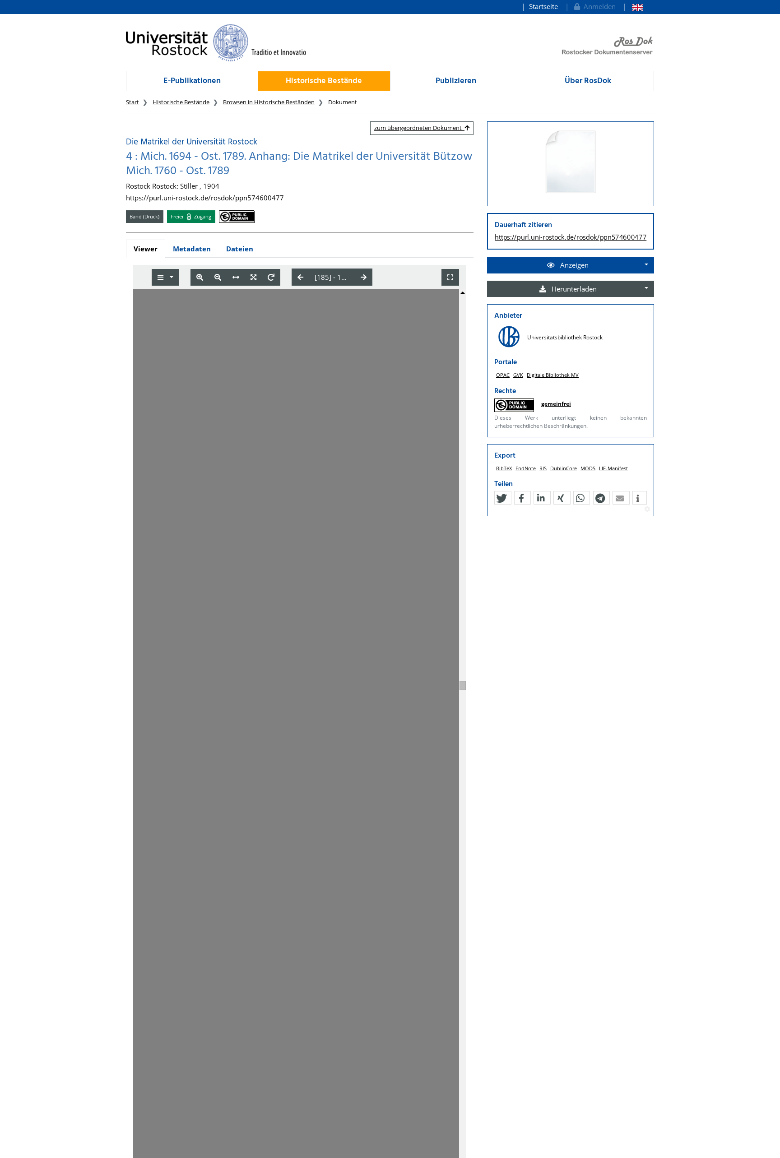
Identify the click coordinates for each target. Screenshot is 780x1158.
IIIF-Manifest (613, 468)
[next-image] (363, 277)
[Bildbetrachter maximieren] (450, 277)
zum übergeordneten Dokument (419, 128)
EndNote (525, 468)
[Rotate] (271, 277)
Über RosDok (588, 81)
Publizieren (456, 81)
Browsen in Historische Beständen (269, 102)
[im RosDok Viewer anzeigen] (570, 162)
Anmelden (598, 6)
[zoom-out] (218, 277)
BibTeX (504, 468)
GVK (518, 374)
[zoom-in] (199, 277)
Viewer (146, 248)
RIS (543, 468)
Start (132, 102)
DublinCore (563, 468)
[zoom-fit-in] (253, 277)
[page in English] (633, 6)
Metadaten (192, 248)
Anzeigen (573, 264)
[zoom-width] (236, 277)
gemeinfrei (556, 404)
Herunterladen (573, 288)
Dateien (239, 248)
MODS (587, 468)
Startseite (543, 6)
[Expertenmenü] (647, 509)
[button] (501, 498)
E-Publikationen (192, 81)
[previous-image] (300, 277)
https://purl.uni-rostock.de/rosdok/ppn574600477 (205, 197)
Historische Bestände (324, 81)
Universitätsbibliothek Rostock (565, 337)
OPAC (503, 374)
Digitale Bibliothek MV (553, 374)
